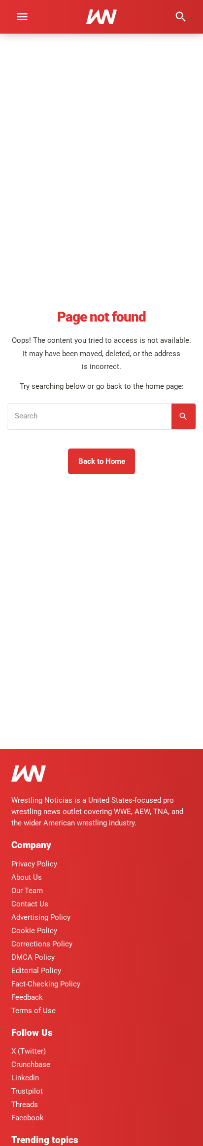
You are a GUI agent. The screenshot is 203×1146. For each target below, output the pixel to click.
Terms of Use (33, 1010)
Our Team (27, 890)
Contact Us (29, 904)
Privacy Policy (34, 864)
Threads (24, 1104)
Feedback (27, 997)
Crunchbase (30, 1064)
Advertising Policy (40, 917)
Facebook (27, 1117)
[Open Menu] (22, 17)
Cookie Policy (34, 930)
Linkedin (25, 1077)
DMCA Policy (33, 957)
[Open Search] (181, 17)
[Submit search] (183, 416)
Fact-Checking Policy (45, 984)
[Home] (28, 775)
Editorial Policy (36, 970)
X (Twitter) (28, 1051)
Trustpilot (27, 1091)
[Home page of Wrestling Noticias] (101, 17)
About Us (26, 877)
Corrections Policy (41, 944)
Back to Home (101, 461)
